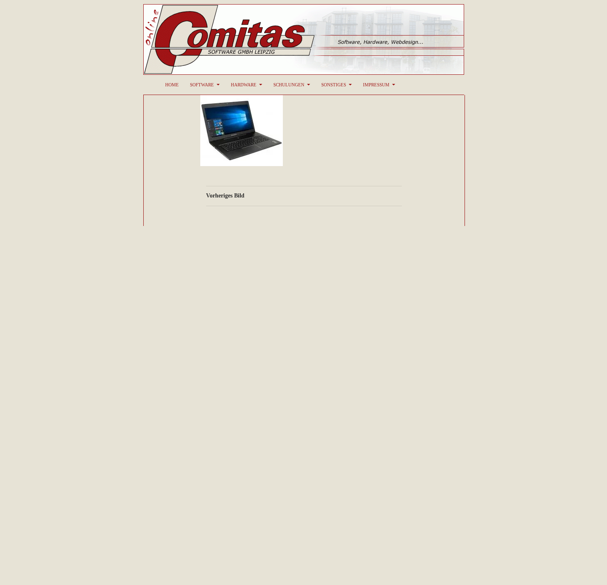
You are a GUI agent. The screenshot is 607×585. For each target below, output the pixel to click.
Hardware (243, 84)
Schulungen (288, 84)
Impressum (376, 84)
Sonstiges (333, 84)
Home (172, 84)
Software (202, 84)
